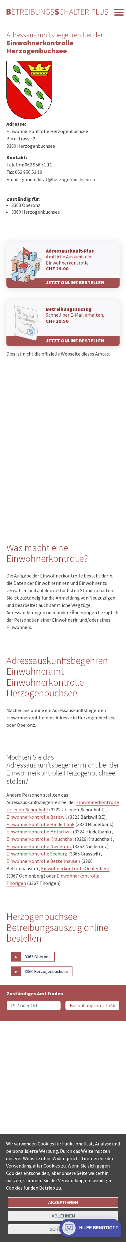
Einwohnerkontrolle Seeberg (36, 854)
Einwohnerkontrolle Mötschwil (39, 832)
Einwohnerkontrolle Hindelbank (40, 824)
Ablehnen (63, 1215)
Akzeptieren (63, 1202)
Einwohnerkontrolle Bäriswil (36, 817)
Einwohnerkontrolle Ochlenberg (75, 868)
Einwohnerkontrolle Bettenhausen (43, 861)
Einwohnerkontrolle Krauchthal (40, 839)
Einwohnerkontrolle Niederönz (39, 846)
